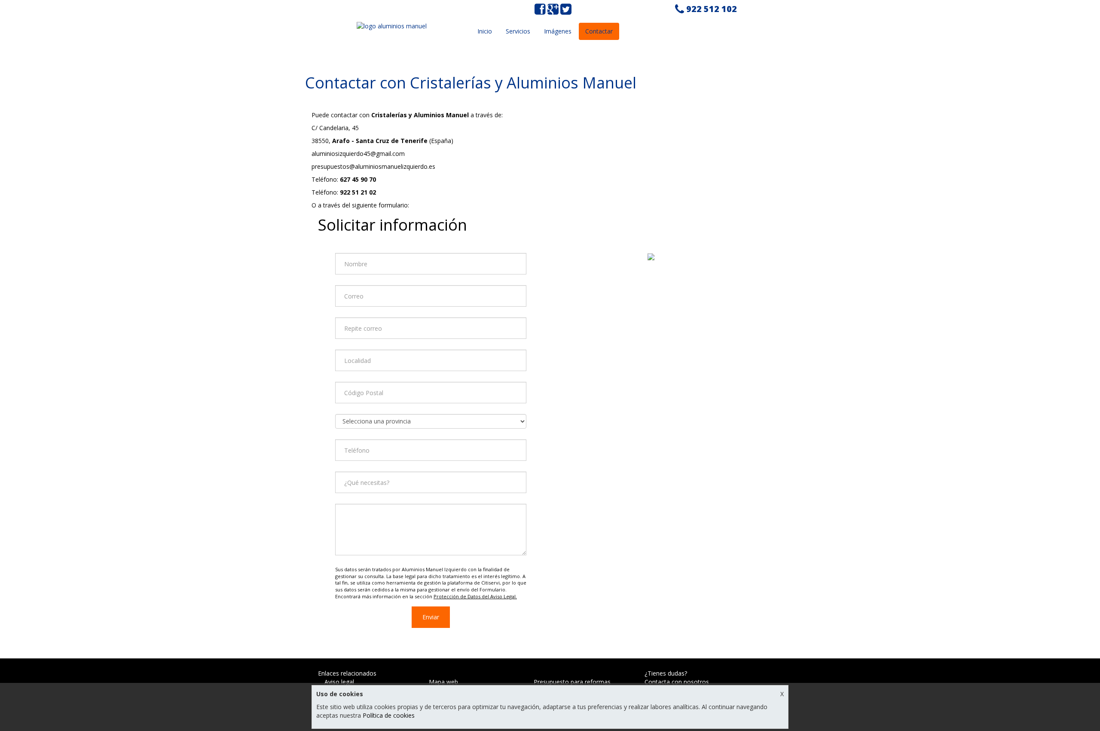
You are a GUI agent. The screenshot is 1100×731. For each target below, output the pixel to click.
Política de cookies (389, 715)
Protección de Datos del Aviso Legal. (475, 596)
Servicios (518, 31)
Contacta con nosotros (677, 682)
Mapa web (443, 682)
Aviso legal (339, 682)
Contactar (599, 31)
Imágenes (557, 31)
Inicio (484, 31)
